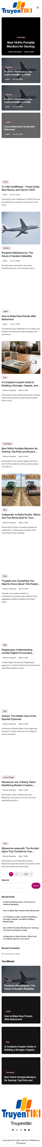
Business (9, 67)
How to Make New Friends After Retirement (21, 910)
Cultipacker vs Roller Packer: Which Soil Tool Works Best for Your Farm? (21, 517)
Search (5, 880)
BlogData (33, 1140)
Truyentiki (21, 1123)
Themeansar (21, 1143)
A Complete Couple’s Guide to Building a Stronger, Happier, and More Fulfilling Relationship (20, 385)
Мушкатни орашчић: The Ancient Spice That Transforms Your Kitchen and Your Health (20, 851)
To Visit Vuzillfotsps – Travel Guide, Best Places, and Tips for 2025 (21, 188)
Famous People (8, 777)
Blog (4, 377)
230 (26, 874)
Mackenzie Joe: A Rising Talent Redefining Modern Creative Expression (19, 785)
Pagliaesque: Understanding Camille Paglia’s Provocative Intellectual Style (17, 652)
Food (5, 843)
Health (8, 122)
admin (7, 79)
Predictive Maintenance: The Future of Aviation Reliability (18, 73)
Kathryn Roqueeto (15, 52)
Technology (21, 37)
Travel (5, 182)
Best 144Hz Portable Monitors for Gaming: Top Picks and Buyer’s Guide (21, 48)
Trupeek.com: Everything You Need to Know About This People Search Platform (20, 584)
